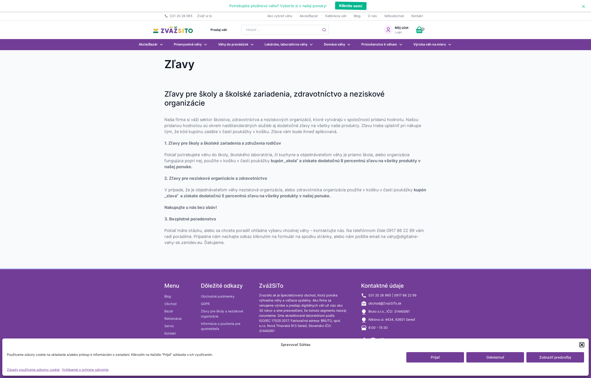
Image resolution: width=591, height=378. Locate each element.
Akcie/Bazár (309, 16)
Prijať (435, 357)
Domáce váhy (334, 44)
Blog (357, 16)
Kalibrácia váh (336, 16)
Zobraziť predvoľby (555, 357)
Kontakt (417, 16)
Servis (169, 326)
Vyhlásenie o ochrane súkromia (85, 370)
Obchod (170, 304)
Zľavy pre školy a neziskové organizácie (222, 313)
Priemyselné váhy (188, 44)
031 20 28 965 (181, 16)
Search (324, 30)
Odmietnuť (495, 357)
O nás (372, 16)
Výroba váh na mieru (429, 44)
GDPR (205, 304)
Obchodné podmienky (218, 296)
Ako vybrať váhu (279, 16)
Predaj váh (219, 30)
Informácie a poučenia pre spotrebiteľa (220, 326)
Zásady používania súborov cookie (33, 370)
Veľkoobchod (394, 16)
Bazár (168, 311)
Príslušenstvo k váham (379, 44)
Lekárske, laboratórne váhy (286, 44)
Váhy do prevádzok (233, 44)
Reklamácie (173, 318)
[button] (581, 344)
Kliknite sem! (350, 5)
